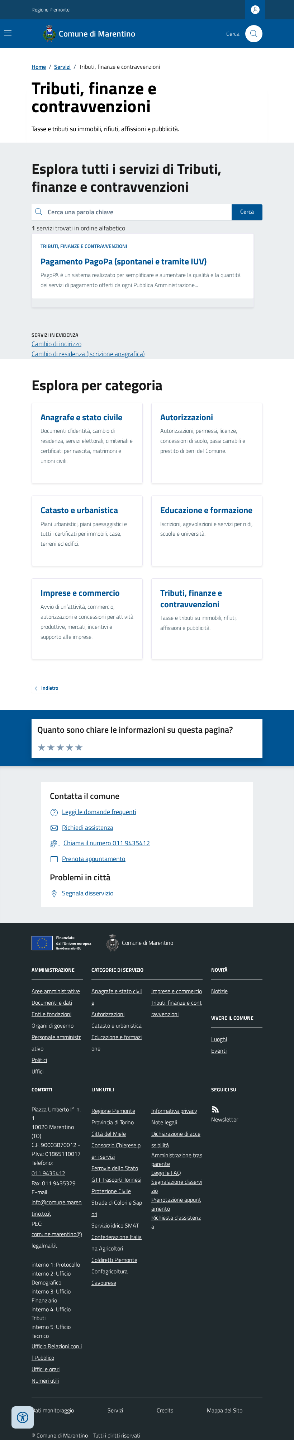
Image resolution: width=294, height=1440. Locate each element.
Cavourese (103, 1282)
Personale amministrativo (56, 1043)
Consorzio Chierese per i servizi (116, 1151)
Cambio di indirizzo (56, 344)
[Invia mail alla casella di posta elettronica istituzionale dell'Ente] (57, 1207)
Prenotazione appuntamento (176, 1204)
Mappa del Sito (224, 1410)
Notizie (219, 991)
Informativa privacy (174, 1110)
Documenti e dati (52, 1002)
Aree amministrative (56, 991)
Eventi (219, 1050)
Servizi (62, 66)
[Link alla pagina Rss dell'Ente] (215, 1109)
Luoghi (219, 1039)
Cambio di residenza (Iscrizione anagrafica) (88, 354)
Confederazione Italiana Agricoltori (116, 1243)
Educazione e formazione (116, 1043)
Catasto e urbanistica (116, 1025)
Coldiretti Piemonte (114, 1259)
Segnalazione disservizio (176, 1186)
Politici (39, 1060)
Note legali (164, 1122)
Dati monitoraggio (53, 1410)
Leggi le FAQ (166, 1172)
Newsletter (224, 1119)
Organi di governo (53, 1025)
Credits (165, 1410)
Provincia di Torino (112, 1122)
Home (39, 66)
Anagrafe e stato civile (116, 997)
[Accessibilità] (22, 1417)
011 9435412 (48, 1173)
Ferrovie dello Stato (114, 1168)
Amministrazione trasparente (176, 1159)
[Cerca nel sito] (251, 33)
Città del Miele (108, 1133)
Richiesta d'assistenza (176, 1222)
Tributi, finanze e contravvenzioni (84, 246)
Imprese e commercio (176, 991)
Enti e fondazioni (51, 1014)
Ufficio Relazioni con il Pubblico (57, 1352)
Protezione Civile (111, 1191)
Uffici (37, 1071)
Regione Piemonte (51, 9)
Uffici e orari (46, 1369)
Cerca (247, 211)
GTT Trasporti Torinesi (116, 1179)
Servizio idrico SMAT (115, 1225)
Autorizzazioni (107, 1014)
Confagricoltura (109, 1271)
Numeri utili (45, 1380)
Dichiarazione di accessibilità (175, 1139)
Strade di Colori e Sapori (116, 1208)
